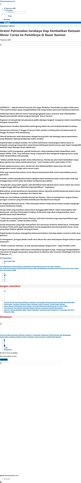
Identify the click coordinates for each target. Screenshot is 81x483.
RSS (10, 16)
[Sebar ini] (4, 273)
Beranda (7, 479)
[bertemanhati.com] (7, 1)
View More (4, 359)
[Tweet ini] (5, 275)
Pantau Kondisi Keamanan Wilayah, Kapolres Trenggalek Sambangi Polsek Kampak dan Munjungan (39, 302)
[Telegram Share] (4, 279)
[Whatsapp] (4, 281)
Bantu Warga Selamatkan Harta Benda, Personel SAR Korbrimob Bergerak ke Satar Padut (36, 306)
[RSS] (4, 263)
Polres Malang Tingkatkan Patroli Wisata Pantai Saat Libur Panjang (30, 266)
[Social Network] (4, 14)
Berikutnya (8, 350)
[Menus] (0, 3)
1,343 (6, 348)
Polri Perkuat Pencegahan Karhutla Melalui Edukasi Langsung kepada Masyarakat (33, 308)
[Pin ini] (4, 277)
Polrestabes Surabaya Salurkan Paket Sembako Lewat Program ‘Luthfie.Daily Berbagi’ (34, 304)
